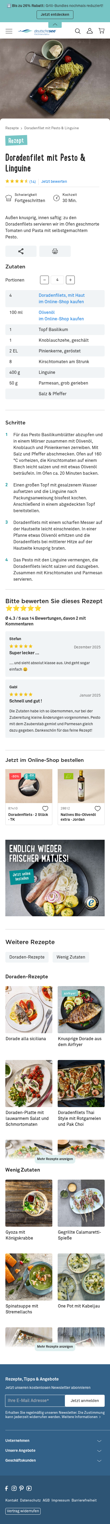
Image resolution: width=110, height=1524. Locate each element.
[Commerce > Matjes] (55, 878)
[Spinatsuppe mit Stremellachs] (28, 1277)
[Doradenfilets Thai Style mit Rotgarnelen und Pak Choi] (81, 1083)
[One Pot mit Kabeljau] (81, 1277)
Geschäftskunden (20, 1460)
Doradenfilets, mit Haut (62, 298)
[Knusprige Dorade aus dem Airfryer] (81, 1009)
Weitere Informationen (80, 1417)
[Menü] (10, 31)
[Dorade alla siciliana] (28, 1009)
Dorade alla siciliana (26, 1039)
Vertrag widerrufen (23, 1511)
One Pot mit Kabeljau (79, 1306)
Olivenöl (61, 315)
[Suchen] (78, 31)
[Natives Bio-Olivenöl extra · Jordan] (81, 786)
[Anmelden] (90, 31)
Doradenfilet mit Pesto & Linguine (51, 128)
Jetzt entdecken (55, 15)
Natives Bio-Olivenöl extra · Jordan (78, 817)
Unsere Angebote (20, 1451)
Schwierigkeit (26, 195)
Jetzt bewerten (54, 182)
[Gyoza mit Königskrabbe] (28, 1203)
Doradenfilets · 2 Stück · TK (28, 817)
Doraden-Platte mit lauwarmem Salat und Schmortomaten (27, 1119)
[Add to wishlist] (45, 808)
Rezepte (12, 128)
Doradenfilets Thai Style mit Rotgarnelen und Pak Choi (79, 1119)
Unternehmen (17, 1441)
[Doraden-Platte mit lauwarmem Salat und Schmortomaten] (28, 1083)
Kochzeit (69, 195)
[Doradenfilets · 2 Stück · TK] (28, 786)
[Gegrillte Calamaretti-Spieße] (81, 1203)
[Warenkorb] (101, 30)
